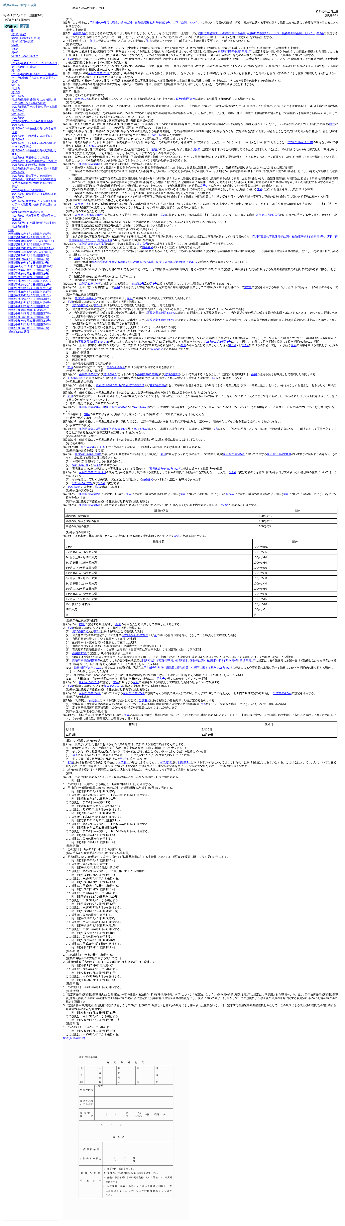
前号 (259, 189)
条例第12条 (82, 98)
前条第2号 (137, 283)
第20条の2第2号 (82, 483)
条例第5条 (79, 33)
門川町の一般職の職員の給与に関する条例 (146, 22)
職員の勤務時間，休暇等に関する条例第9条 (261, 33)
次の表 (224, 505)
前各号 (161, 678)
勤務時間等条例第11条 (86, 660)
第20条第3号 (80, 305)
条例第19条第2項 (85, 298)
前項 (92, 40)
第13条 (156, 135)
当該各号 (144, 700)
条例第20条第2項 (90, 494)
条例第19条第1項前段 (88, 214)
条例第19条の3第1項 (109, 385)
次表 (177, 535)
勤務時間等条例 (185, 98)
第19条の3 (110, 374)
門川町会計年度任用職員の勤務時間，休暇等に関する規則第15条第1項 (199, 660)
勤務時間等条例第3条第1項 (235, 51)
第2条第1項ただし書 (300, 142)
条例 (77, 258)
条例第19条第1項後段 (92, 243)
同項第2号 (166, 762)
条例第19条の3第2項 (92, 407)
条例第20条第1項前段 (88, 454)
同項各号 (123, 762)
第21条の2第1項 (89, 682)
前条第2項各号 (116, 367)
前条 (102, 446)
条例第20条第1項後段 (92, 472)
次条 (128, 494)
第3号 (153, 283)
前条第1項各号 (76, 377)
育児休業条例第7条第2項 (164, 468)
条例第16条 (82, 203)
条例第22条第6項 (90, 283)
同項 (163, 214)
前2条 (248, 287)
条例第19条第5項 (90, 505)
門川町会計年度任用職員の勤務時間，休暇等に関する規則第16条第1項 (188, 667)
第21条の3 (87, 446)
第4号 (97, 305)
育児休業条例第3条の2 (161, 312)
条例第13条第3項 (90, 164)
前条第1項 (157, 349)
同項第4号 (184, 762)
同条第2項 (91, 145)
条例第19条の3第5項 (92, 428)
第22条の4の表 (282, 693)
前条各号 (147, 247)
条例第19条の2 (88, 374)
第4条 (196, 149)
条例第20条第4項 (90, 693)
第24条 (230, 494)
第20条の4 (74, 486)
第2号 (232, 472)
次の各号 (142, 243)
